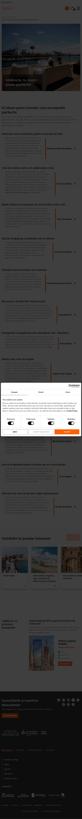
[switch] (31, 423)
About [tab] (67, 392)
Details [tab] (41, 392)
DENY (15, 432)
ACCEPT (67, 432)
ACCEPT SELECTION (41, 432)
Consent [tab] (14, 392)
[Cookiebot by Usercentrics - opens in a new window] (70, 386)
